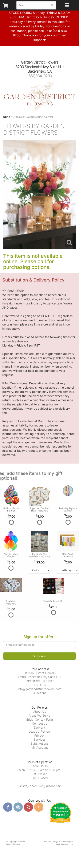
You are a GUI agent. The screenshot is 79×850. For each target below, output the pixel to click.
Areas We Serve (39, 715)
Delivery (39, 727)
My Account (39, 747)
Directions (39, 693)
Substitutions (39, 743)
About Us (39, 711)
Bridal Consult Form (39, 719)
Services (40, 739)
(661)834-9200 (39, 76)
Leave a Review (39, 731)
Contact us (39, 723)
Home (6, 116)
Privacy (39, 735)
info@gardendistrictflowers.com (39, 689)
